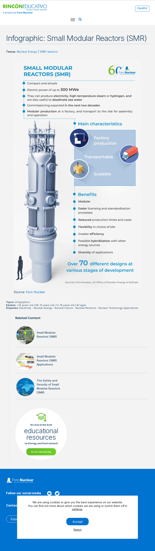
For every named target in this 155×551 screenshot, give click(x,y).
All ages (81, 305)
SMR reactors (49, 51)
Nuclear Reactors (86, 308)
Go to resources (41, 451)
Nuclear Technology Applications (118, 308)
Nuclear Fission (64, 308)
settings (77, 509)
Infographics (22, 302)
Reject (77, 529)
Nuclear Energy (27, 51)
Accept (77, 521)
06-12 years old (44, 305)
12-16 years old (65, 305)
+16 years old (25, 305)
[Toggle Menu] (73, 19)
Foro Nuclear (35, 292)
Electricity (25, 308)
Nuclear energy (43, 308)
